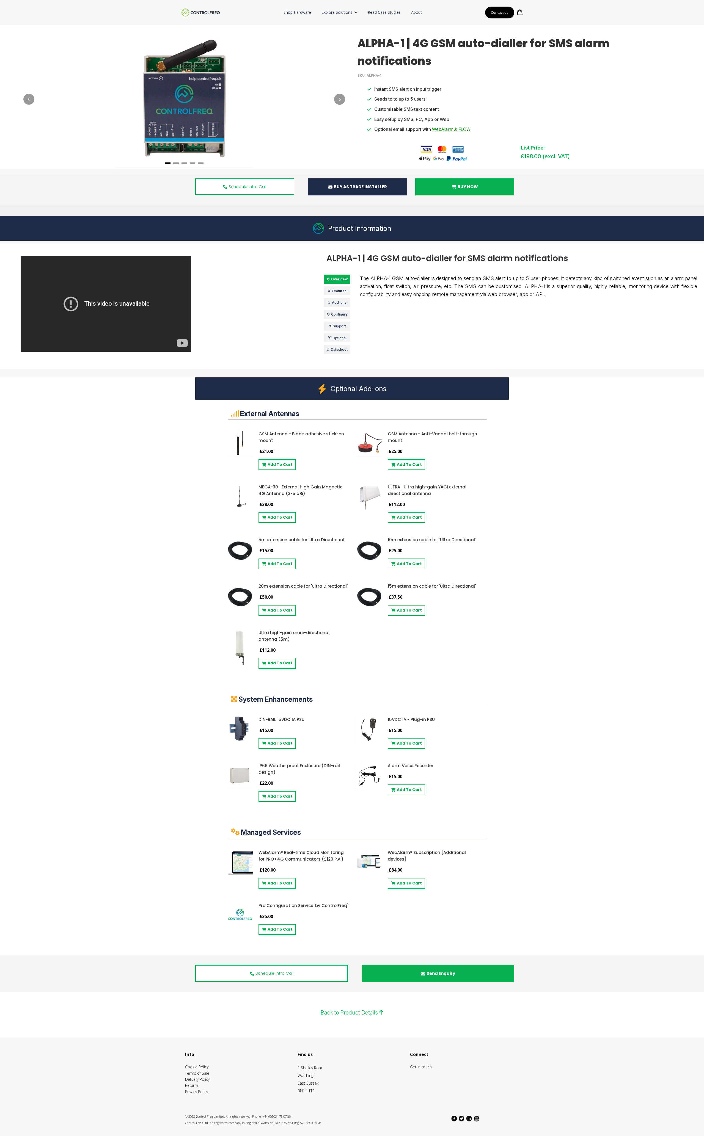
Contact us (499, 12)
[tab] (167, 163)
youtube (477, 1119)
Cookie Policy (196, 1066)
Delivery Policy (197, 1079)
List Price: (533, 148)
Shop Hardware (297, 12)
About (416, 12)
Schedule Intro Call (247, 186)
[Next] (339, 99)
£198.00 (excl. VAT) (545, 156)
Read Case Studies (384, 12)
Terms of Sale (197, 1073)
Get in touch (421, 1066)
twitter (462, 1119)
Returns (192, 1085)
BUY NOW (468, 187)
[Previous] (28, 99)
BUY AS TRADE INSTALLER (360, 187)
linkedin (469, 1119)
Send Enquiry (441, 973)
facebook (454, 1119)
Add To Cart (280, 464)
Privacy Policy (196, 1091)
